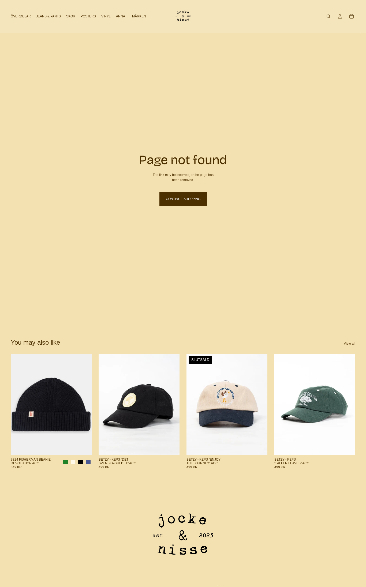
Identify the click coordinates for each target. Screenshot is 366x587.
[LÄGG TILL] (171, 446)
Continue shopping (183, 199)
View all (349, 343)
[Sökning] (328, 16)
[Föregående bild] (19, 404)
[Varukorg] (351, 16)
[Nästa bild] (84, 404)
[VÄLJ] (83, 446)
